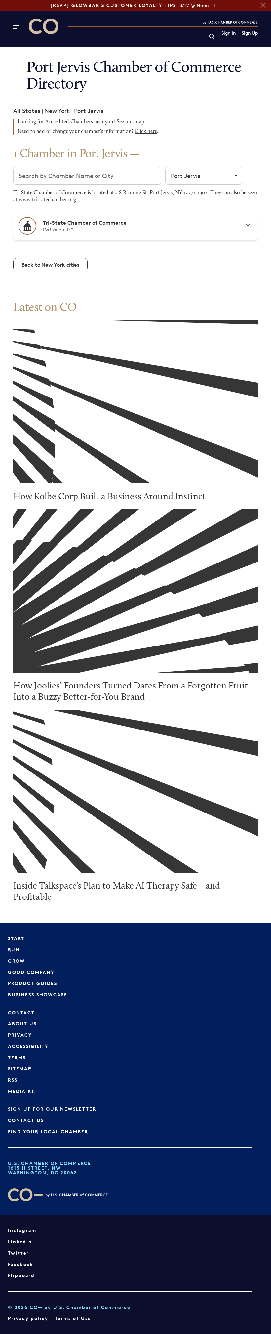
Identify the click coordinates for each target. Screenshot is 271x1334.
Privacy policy (28, 1318)
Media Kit (22, 1091)
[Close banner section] (263, 5)
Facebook (20, 1264)
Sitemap (19, 1068)
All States (26, 110)
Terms (17, 1057)
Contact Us (26, 1120)
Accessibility (28, 1046)
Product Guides (32, 983)
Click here (146, 131)
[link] (212, 37)
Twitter (18, 1253)
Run (14, 949)
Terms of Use (73, 1318)
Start (16, 938)
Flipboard (21, 1275)
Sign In (228, 33)
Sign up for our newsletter (52, 1109)
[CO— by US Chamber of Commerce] (43, 26)
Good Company (31, 972)
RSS (13, 1080)
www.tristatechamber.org (47, 200)
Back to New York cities (50, 264)
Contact (21, 1012)
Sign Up (250, 33)
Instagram (22, 1230)
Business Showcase (37, 994)
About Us (22, 1023)
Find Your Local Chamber (48, 1131)
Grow (16, 961)
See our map (130, 122)
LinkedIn (20, 1241)
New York (57, 110)
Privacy (20, 1035)
